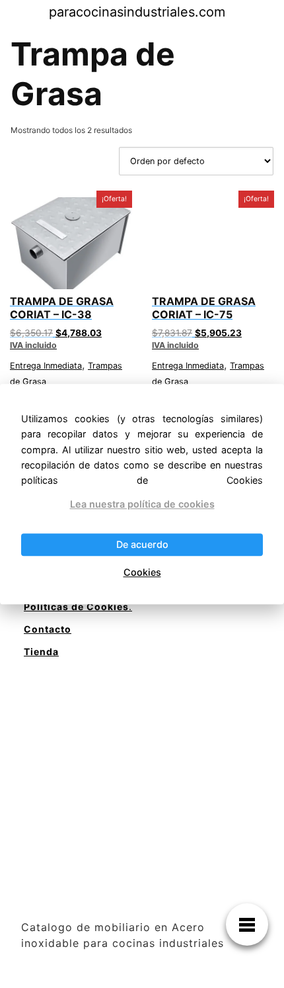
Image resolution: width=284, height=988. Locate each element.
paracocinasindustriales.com (137, 12)
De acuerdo (142, 545)
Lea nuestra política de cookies (142, 504)
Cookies (142, 572)
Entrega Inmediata (46, 366)
